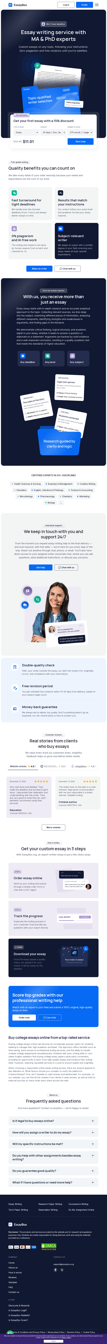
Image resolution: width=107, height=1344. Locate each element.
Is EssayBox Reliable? (19, 1315)
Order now (24, 1017)
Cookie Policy (89, 1332)
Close (53, 1341)
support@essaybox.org (64, 1264)
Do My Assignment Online (81, 1209)
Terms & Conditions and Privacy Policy (28, 1332)
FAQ (10, 1287)
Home (11, 1263)
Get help (40, 567)
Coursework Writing (78, 1204)
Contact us (13, 1292)
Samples (12, 1282)
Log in (66, 5)
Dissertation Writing (48, 1209)
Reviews (12, 1277)
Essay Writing (15, 1204)
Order (85, 5)
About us (13, 1268)
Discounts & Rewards (18, 1305)
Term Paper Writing (18, 1209)
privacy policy (66, 1338)
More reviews (54, 827)
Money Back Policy (56, 1332)
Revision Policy (73, 1332)
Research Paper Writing (50, 1204)
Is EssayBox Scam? (18, 1320)
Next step (81, 141)
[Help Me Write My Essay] (17, 5)
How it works (15, 1272)
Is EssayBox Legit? (17, 1310)
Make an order (39, 268)
